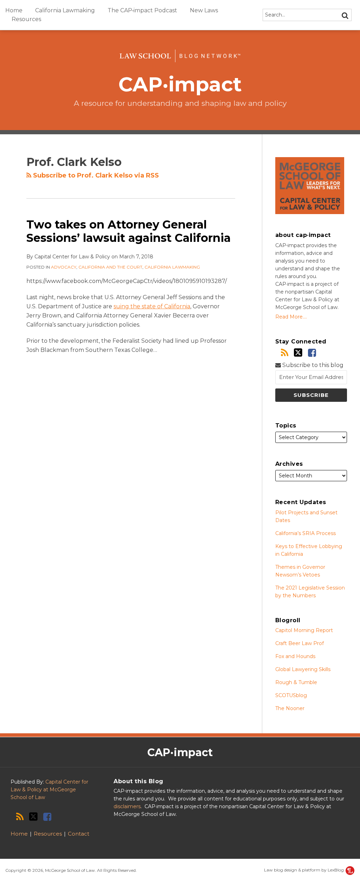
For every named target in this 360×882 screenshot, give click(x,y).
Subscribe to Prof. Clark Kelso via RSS (95, 175)
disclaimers (127, 806)
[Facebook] (312, 353)
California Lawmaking (65, 10)
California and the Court (110, 267)
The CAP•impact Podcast (142, 10)
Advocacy (63, 267)
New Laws (204, 10)
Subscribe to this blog (312, 365)
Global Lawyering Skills (302, 669)
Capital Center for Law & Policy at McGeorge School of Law (49, 789)
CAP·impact (180, 84)
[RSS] (284, 353)
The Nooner (289, 708)
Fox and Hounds (295, 656)
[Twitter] (298, 353)
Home (13, 10)
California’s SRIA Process (305, 533)
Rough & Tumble (296, 682)
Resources (26, 19)
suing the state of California (152, 306)
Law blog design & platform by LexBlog (304, 870)
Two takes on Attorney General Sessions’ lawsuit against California (128, 231)
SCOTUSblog (291, 695)
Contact (78, 833)
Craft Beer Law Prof (299, 643)
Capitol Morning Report (304, 630)
